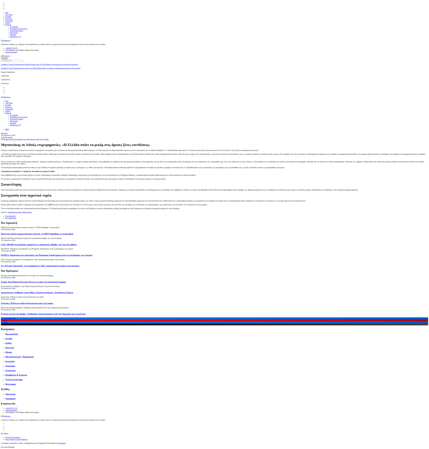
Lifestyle (13, 35)
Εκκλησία (10, 361)
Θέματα (8, 25)
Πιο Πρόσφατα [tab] (10, 218)
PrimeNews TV (15, 37)
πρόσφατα (11, 212)
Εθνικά (8, 352)
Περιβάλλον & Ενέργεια (18, 29)
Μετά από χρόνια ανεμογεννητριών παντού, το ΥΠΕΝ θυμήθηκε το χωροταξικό (37, 234)
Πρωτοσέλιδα (11, 334)
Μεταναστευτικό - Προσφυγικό (19, 357)
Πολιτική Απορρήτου (12, 437)
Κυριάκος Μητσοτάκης (23, 212)
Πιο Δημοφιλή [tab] (10, 216)
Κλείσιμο (4, 58)
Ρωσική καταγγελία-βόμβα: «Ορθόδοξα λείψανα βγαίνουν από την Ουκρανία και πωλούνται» (43, 314)
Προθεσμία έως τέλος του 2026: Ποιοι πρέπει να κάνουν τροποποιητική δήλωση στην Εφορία (40, 68)
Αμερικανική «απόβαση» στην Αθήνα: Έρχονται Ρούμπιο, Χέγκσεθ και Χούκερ (37, 292)
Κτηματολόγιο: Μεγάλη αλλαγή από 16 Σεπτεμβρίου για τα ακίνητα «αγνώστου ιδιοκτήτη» (39, 64)
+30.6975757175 (11, 48)
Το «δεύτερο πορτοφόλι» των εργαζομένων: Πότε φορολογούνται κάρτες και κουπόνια (40, 266)
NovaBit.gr (62, 443)
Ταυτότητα (10, 394)
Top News (9, 15)
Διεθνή (7, 23)
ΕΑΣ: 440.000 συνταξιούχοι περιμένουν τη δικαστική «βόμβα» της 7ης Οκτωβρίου (39, 244)
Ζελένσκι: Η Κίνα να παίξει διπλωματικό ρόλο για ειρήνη (27, 303)
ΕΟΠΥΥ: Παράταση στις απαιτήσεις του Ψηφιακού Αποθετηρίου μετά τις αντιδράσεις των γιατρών (46, 255)
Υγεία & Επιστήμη (16, 31)
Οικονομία (9, 21)
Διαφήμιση (10, 398)
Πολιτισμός (14, 33)
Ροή (6, 13)
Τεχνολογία (14, 27)
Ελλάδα (8, 17)
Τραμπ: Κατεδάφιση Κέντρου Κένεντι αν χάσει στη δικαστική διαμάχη (33, 282)
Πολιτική (8, 19)
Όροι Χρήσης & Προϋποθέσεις (16, 439)
